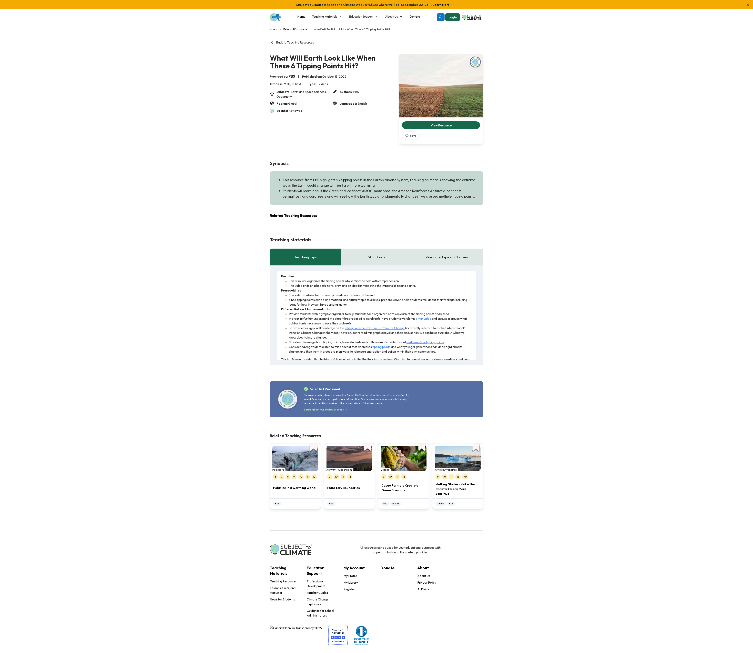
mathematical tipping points (425, 342)
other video (423, 319)
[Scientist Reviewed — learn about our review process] (475, 61)
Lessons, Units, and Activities (283, 590)
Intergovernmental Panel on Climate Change (375, 328)
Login (452, 17)
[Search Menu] (441, 17)
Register (349, 589)
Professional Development (316, 583)
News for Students (282, 599)
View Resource (441, 125)
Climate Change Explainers (317, 601)
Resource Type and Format (448, 257)
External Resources (295, 29)
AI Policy (423, 589)
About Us (423, 576)
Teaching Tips (305, 257)
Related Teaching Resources (293, 215)
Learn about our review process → (325, 409)
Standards (376, 257)
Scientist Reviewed (289, 111)
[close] (747, 4)
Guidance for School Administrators (320, 613)
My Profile (350, 576)
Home (273, 29)
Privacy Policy (426, 582)
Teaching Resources (283, 581)
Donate (387, 567)
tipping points (381, 347)
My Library (351, 582)
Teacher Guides (317, 593)
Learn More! (441, 5)
